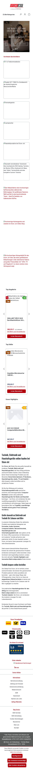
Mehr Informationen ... (16, 752)
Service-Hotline (16, 672)
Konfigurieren (17, 756)
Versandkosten (6, 739)
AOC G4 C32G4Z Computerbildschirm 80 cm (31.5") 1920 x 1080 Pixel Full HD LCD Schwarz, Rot (15, 429)
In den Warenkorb (16, 336)
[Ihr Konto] (25, 14)
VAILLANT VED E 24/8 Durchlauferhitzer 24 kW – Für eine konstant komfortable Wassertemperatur (16, 319)
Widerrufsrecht (16, 690)
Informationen (16, 678)
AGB (16, 693)
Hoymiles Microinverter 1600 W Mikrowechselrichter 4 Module (15, 374)
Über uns (16, 667)
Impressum (16, 696)
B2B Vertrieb (17, 713)
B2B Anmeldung (16, 716)
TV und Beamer (16, 110)
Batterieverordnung (17, 681)
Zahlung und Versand (16, 684)
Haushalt (16, 151)
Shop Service (16, 710)
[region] (16, 314)
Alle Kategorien (9, 14)
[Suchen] (21, 14)
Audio (16, 131)
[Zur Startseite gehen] (16, 7)
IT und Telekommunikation (16, 69)
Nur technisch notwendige (17, 760)
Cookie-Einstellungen (16, 719)
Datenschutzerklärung (16, 687)
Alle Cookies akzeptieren (17, 765)
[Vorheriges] (4, 314)
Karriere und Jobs (16, 699)
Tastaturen (16, 171)
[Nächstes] (29, 314)
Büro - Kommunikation (16, 90)
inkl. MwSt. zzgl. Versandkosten (16, 331)
